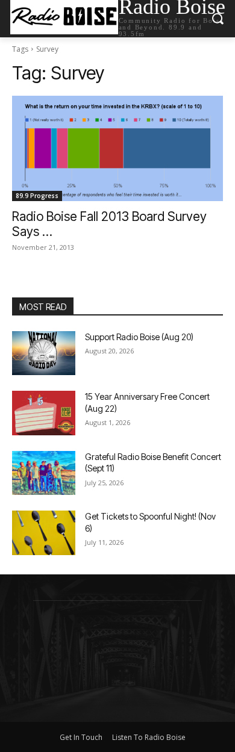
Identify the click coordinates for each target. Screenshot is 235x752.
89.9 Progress (37, 195)
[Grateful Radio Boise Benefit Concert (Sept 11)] (43, 473)
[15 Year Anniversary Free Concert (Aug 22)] (43, 413)
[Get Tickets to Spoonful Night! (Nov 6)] (43, 533)
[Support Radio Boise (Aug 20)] (43, 353)
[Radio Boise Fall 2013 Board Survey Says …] (117, 148)
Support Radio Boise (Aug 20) (139, 337)
